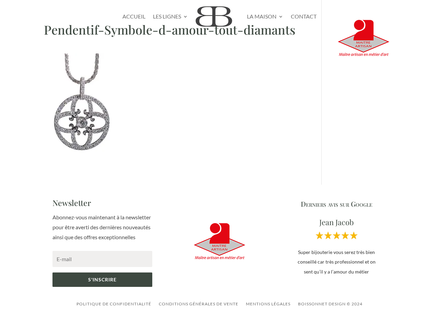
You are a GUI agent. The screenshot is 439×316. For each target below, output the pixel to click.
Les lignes (167, 16)
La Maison (261, 16)
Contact (304, 16)
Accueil (133, 16)
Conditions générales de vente (198, 303)
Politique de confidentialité (113, 303)
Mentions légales (268, 303)
